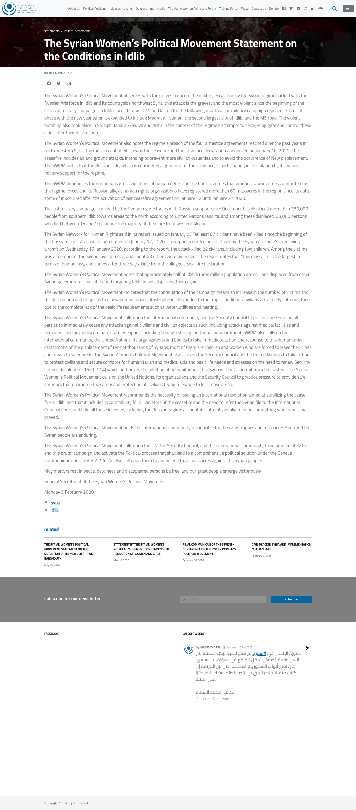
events (128, 9)
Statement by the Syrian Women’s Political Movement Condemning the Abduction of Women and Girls (142, 549)
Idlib (54, 510)
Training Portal (228, 9)
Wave (245, 9)
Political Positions (94, 9)
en (347, 8)
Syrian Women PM (208, 647)
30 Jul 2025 (246, 647)
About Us (74, 9)
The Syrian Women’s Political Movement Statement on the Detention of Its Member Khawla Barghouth (69, 551)
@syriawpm (229, 647)
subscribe (291, 599)
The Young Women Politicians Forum (192, 9)
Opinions (141, 9)
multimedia (157, 9)
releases (115, 9)
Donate (274, 9)
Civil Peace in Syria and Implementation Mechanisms (281, 546)
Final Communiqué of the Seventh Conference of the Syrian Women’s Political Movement (209, 549)
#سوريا (259, 653)
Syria (55, 502)
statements (52, 30)
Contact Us (259, 9)
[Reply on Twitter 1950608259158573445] (198, 699)
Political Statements (77, 30)
